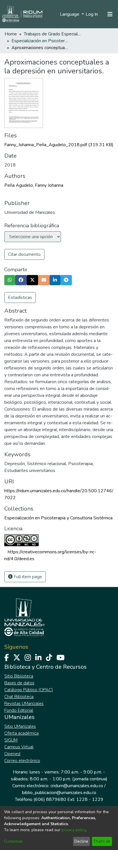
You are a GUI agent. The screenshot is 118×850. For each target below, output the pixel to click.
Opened (12, 754)
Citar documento (24, 254)
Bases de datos (19, 683)
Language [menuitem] (70, 14)
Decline (81, 841)
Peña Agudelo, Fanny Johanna (33, 185)
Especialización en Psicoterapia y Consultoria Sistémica (40, 41)
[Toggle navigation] (110, 14)
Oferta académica (21, 733)
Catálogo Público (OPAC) (28, 690)
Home (11, 34)
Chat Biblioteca (19, 697)
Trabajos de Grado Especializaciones (52, 34)
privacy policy (74, 830)
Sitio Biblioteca (18, 676)
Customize (13, 841)
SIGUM (10, 740)
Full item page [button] (27, 577)
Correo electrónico (22, 760)
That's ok (101, 841)
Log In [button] (92, 14)
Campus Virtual (19, 747)
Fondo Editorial (18, 710)
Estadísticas (20, 297)
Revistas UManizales (24, 703)
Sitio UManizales (20, 726)
